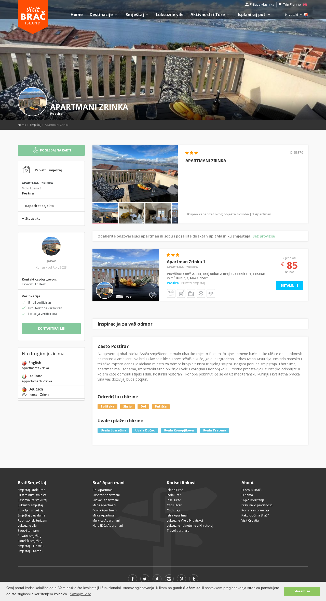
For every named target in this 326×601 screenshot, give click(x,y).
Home (77, 14)
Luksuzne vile (170, 14)
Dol (143, 406)
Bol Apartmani (102, 490)
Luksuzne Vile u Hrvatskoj (185, 520)
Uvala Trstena (214, 430)
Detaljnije (289, 285)
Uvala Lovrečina (113, 430)
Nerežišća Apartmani (107, 525)
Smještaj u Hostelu (31, 546)
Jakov (51, 261)
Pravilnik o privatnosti (257, 505)
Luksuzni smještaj (30, 505)
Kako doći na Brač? (255, 515)
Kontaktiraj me (51, 328)
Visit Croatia (250, 520)
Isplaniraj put (252, 14)
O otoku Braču (251, 490)
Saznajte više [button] (80, 594)
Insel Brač (174, 500)
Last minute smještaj (32, 500)
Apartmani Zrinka (182, 267)
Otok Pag (173, 510)
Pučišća (161, 406)
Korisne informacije (255, 510)
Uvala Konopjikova (179, 430)
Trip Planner (295, 4)
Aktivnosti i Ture (208, 14)
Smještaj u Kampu (30, 551)
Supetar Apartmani (106, 495)
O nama (247, 495)
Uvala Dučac (145, 430)
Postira (56, 113)
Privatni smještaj (29, 536)
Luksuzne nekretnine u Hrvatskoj (190, 525)
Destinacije (102, 14)
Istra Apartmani (178, 515)
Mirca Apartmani (104, 515)
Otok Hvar (174, 505)
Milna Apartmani (104, 505)
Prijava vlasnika (262, 4)
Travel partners (178, 530)
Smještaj (135, 14)
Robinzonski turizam (32, 520)
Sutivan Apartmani (105, 500)
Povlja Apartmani (104, 510)
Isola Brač (174, 495)
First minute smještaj (32, 495)
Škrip (127, 406)
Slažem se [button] (302, 591)
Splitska (107, 406)
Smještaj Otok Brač (31, 490)
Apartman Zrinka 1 (186, 261)
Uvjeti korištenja (253, 500)
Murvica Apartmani (106, 520)
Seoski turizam (28, 530)
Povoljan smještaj (30, 510)
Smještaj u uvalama (31, 515)
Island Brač (175, 490)
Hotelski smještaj (30, 541)
